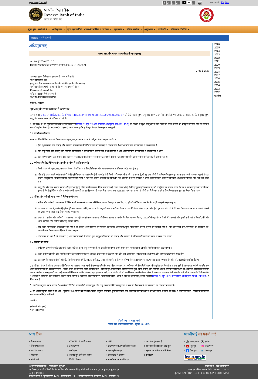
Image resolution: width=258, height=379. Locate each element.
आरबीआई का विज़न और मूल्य (158, 346)
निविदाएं (149, 355)
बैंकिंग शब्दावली (37, 346)
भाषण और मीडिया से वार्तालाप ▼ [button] (98, 29)
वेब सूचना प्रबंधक (36, 373)
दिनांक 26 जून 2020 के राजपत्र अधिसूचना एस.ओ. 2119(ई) (179, 276)
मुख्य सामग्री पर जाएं (38, 2)
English (225, 2)
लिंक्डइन (208, 350)
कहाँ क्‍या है (210, 366)
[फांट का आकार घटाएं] (178, 2)
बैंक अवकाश (36, 341)
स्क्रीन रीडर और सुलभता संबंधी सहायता (211, 373)
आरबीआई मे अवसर (116, 355)
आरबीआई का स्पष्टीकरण (118, 359)
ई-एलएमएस (74, 346)
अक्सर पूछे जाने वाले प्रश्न (80, 355)
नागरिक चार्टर (37, 350)
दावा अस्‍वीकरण (222, 366)
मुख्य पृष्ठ (32, 29)
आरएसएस (194, 341)
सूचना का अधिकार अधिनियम (158, 350)
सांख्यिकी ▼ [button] (163, 29)
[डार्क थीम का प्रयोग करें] (184, 2)
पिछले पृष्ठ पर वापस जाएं (129, 320)
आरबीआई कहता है (154, 341)
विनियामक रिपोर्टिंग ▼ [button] (180, 29)
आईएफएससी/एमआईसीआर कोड (122, 346)
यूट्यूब (193, 346)
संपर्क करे (35, 359)
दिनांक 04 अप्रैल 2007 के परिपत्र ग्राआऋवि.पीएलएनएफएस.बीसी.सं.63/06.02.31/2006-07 (82, 114)
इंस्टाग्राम (209, 346)
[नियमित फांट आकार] (173, 2)
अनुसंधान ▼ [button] (150, 29)
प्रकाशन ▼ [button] (119, 29)
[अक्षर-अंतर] (164, 2)
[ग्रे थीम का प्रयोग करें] (193, 2)
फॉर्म (110, 341)
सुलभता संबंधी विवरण (183, 373)
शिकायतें (34, 355)
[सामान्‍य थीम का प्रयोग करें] (189, 2)
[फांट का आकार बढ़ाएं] (169, 2)
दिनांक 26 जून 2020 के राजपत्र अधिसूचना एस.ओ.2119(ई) (102, 124)
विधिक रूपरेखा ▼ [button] (134, 29)
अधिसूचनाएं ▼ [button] (58, 29)
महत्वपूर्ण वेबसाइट (115, 350)
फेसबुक (193, 350)
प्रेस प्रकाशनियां (74, 29)
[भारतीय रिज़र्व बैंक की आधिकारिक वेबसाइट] (57, 14)
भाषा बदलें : (215, 2)
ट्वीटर (208, 341)
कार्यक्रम (73, 350)
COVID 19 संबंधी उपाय (80, 341)
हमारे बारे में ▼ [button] (44, 29)
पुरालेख (217, 95)
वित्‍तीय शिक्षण (75, 359)
